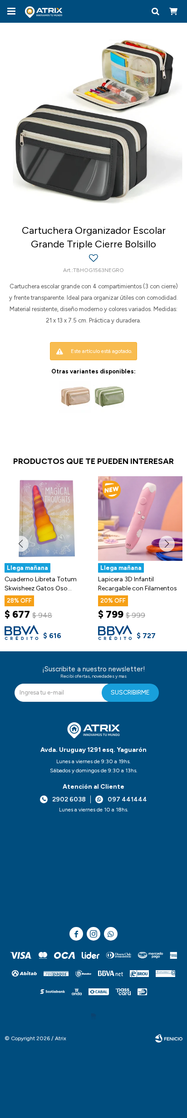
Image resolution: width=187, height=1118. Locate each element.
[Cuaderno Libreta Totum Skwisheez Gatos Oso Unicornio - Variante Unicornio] (47, 518)
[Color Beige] (75, 397)
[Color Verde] (109, 397)
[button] (155, 11)
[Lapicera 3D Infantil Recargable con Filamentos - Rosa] (140, 518)
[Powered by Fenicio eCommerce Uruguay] (168, 1038)
